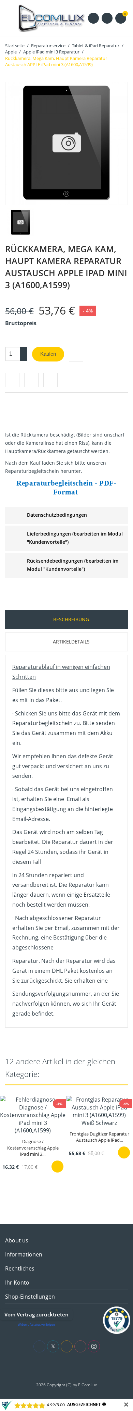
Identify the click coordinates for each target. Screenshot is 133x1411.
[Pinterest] (50, 380)
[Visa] (51, 1367)
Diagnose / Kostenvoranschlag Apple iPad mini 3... (33, 1147)
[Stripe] (82, 1367)
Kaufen (48, 354)
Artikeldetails (70, 641)
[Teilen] (12, 380)
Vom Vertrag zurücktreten (36, 1314)
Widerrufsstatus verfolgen (36, 1325)
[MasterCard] (61, 1367)
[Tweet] (31, 380)
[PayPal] (71, 1367)
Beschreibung (70, 619)
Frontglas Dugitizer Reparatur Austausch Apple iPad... (99, 1137)
